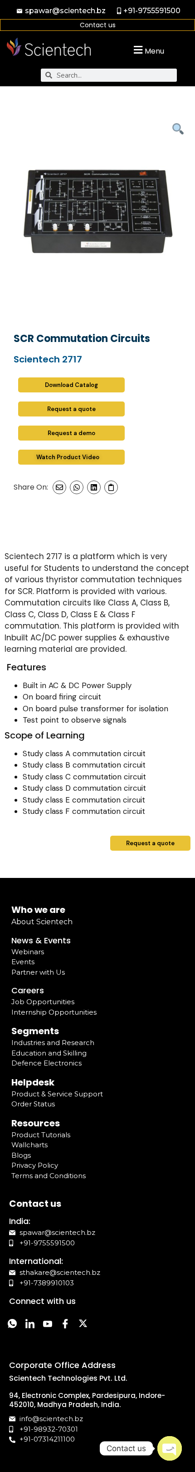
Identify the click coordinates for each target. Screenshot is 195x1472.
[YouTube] (47, 1325)
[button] (147, 49)
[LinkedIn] (29, 1325)
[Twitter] (82, 1325)
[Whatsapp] (12, 1325)
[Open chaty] (169, 1448)
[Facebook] (65, 1325)
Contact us (98, 25)
